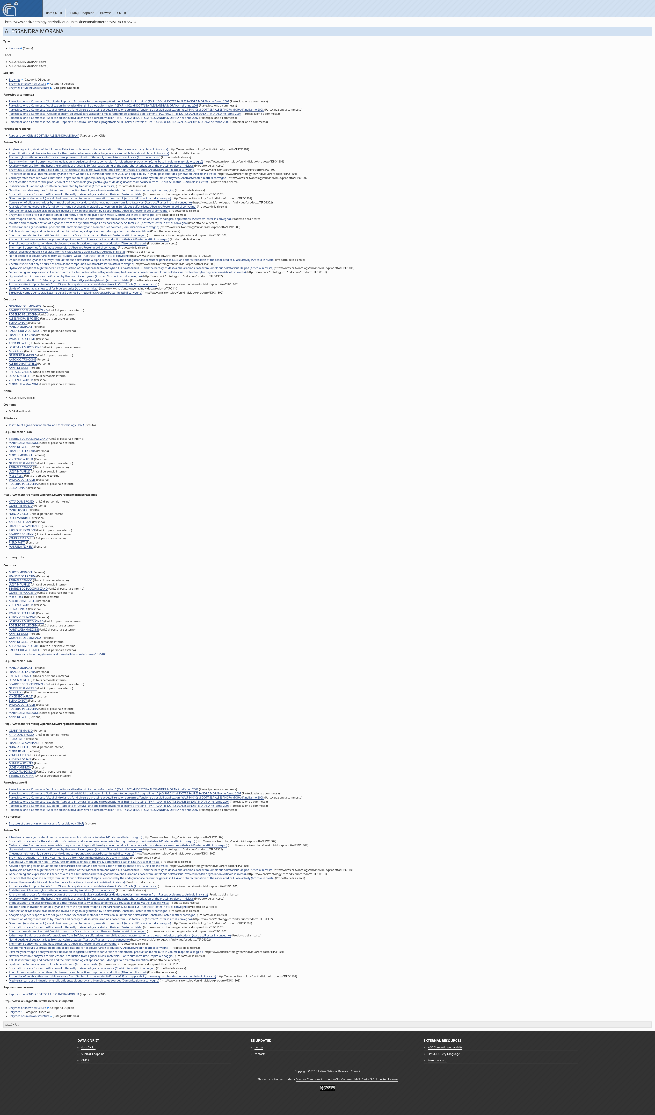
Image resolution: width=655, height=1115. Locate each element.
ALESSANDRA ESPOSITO (24, 318)
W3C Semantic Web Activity (445, 1047)
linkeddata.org (437, 1060)
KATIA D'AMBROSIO (21, 501)
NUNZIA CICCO (18, 514)
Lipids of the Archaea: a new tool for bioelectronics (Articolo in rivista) (53, 288)
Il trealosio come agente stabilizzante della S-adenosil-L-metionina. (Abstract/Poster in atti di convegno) (75, 292)
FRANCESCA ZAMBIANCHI (25, 526)
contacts (260, 1054)
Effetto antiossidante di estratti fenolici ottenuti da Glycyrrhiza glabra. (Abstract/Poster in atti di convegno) (77, 235)
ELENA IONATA (18, 322)
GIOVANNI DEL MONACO (25, 306)
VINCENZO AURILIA (21, 380)
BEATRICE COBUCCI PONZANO (28, 310)
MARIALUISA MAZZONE (24, 384)
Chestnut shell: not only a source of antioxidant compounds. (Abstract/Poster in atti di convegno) (71, 264)
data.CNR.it (54, 13)
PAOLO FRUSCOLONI (22, 530)
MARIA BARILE (18, 510)
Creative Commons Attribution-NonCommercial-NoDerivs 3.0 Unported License (347, 1079)
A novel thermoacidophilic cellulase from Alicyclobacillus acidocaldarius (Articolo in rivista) (67, 251)
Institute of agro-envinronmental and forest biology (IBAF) (46, 425)
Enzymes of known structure (27, 84)
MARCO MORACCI (20, 327)
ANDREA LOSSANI (20, 522)
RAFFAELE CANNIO (20, 372)
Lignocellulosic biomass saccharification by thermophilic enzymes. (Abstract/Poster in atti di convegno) (75, 276)
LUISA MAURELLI (19, 376)
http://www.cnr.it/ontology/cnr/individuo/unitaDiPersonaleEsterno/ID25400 (57, 654)
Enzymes (14, 79)
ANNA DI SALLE (18, 343)
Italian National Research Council (339, 1071)
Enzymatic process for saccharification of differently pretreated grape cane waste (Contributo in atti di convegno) (82, 215)
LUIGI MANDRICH (20, 518)
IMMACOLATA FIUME (22, 339)
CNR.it (121, 13)
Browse (105, 13)
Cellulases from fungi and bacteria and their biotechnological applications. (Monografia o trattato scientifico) (79, 231)
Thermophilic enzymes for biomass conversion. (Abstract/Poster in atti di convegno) (63, 247)
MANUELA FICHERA (21, 546)
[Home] (21, 8)
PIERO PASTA (17, 542)
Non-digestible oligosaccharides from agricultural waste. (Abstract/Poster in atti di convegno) (69, 256)
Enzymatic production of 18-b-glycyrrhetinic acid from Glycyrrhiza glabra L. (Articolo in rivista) (69, 280)
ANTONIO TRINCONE (22, 359)
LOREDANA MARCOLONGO (26, 347)
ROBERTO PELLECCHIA (23, 314)
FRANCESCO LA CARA (22, 335)
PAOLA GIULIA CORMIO (24, 331)
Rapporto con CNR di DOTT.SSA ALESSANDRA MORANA (44, 135)
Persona (14, 48)
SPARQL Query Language (444, 1054)
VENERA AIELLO (19, 538)
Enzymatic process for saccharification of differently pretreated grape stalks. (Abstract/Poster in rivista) (75, 194)
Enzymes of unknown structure (29, 88)
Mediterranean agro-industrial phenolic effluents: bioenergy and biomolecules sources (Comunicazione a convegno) (84, 227)
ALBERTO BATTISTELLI (23, 363)
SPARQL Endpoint (81, 13)
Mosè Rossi (16, 351)
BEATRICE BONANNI (21, 534)
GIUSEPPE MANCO (21, 505)
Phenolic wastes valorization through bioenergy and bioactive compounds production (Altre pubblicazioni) (78, 243)
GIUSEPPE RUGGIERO (23, 355)
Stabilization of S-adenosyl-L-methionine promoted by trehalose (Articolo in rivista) (62, 186)
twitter (258, 1047)
